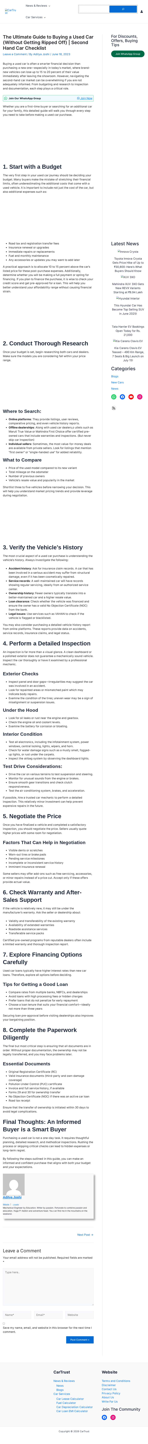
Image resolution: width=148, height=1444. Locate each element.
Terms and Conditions (116, 1381)
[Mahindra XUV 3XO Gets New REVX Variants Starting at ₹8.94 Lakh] (128, 277)
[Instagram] (113, 1417)
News (114, 388)
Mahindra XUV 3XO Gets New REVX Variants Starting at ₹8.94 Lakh (128, 288)
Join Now (86, 98)
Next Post (85, 1234)
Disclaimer (109, 1385)
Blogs (114, 376)
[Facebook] (104, 1417)
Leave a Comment (15, 54)
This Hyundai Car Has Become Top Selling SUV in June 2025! (128, 309)
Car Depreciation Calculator (74, 1407)
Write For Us (110, 1401)
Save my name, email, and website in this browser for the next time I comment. (47, 1330)
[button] (48, 6)
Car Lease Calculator (70, 1399)
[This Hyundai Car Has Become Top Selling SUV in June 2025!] (128, 299)
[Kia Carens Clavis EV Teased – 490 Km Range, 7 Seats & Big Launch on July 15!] (128, 341)
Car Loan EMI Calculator (72, 1411)
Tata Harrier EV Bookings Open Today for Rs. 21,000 (128, 331)
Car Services (34, 17)
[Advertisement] (48, 141)
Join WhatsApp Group (127, 53)
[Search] (123, 9)
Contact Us (109, 1389)
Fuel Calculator (66, 1403)
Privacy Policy (111, 1393)
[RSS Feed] (113, 408)
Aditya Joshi (12, 1197)
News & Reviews (36, 5)
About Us (108, 1397)
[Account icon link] (141, 11)
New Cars (117, 382)
